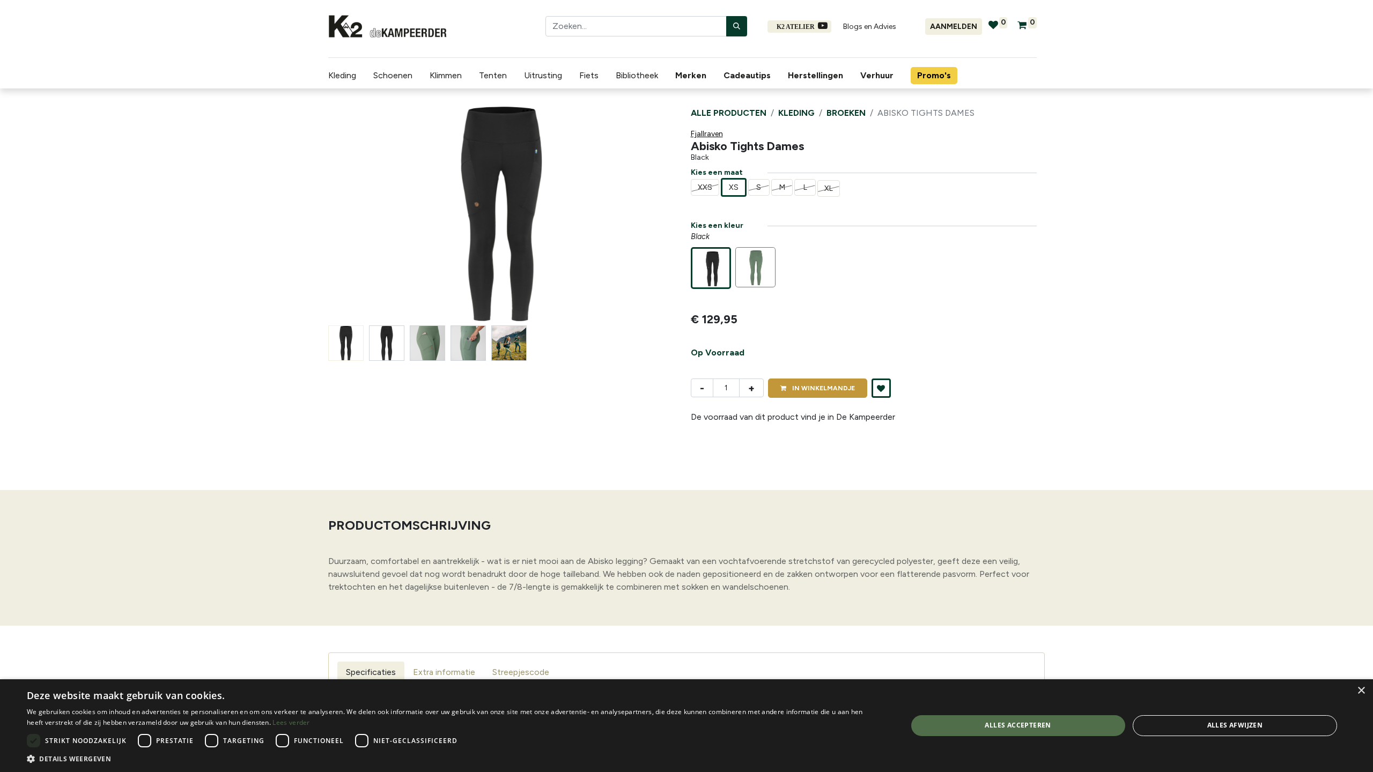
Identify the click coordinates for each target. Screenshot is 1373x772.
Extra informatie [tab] (444, 672)
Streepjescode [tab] (520, 672)
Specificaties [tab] (371, 672)
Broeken (846, 113)
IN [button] (823, 388)
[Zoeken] (736, 26)
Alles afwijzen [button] (1235, 725)
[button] (354, 214)
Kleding (796, 113)
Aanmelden (953, 26)
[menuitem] (693, 75)
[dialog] (686, 725)
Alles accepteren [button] (1018, 725)
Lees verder (290, 722)
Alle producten (728, 113)
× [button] (1361, 691)
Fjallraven (707, 133)
